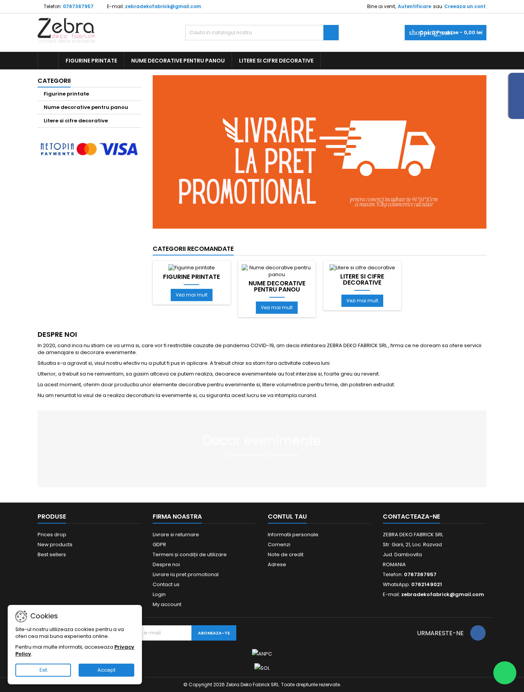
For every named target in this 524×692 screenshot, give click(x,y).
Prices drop (52, 534)
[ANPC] (262, 653)
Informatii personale (293, 534)
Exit (43, 670)
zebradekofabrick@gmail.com (163, 6)
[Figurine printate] (191, 267)
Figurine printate (91, 60)
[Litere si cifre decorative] (362, 267)
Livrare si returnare (176, 534)
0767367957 (78, 6)
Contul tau (287, 516)
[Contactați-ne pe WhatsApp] (504, 672)
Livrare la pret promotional (186, 574)
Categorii (54, 80)
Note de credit (285, 554)
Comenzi (279, 544)
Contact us (166, 584)
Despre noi (166, 564)
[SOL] (262, 667)
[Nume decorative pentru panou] (277, 271)
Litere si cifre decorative (276, 60)
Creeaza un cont (465, 6)
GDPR (159, 544)
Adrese (277, 564)
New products (55, 544)
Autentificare (414, 6)
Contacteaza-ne (411, 516)
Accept (106, 670)
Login (159, 594)
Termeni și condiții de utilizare (190, 554)
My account (167, 604)
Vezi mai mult (192, 295)
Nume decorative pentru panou (178, 60)
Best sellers (52, 554)
